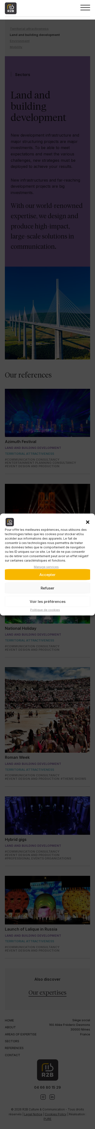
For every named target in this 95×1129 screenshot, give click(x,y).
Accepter (47, 574)
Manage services (46, 567)
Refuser (47, 588)
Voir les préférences (48, 601)
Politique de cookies (45, 610)
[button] (87, 522)
